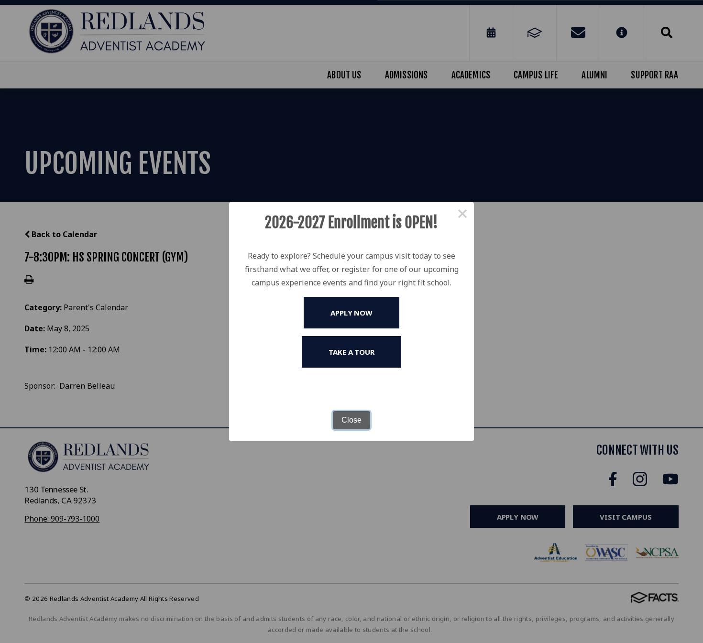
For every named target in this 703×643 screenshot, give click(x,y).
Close (351, 420)
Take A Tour (351, 352)
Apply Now (351, 312)
